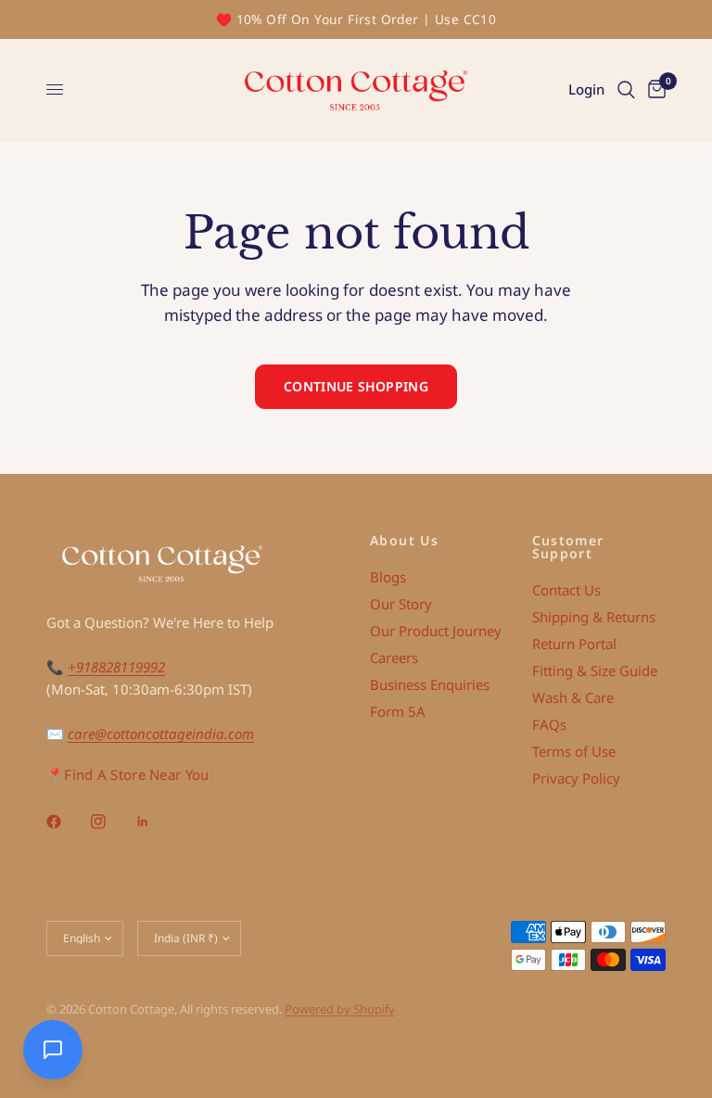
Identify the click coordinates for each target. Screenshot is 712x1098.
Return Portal (574, 643)
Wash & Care (573, 697)
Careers (394, 657)
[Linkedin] (155, 821)
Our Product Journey (436, 630)
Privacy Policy (576, 778)
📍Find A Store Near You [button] (128, 775)
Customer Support (568, 547)
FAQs (549, 724)
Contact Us (566, 590)
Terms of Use (574, 751)
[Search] (626, 90)
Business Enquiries (430, 684)
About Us (404, 540)
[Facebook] (66, 821)
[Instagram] (111, 821)
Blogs (388, 577)
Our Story (401, 603)
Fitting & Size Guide (594, 670)
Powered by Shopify (340, 1009)
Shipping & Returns (593, 616)
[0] (654, 90)
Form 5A (398, 711)
